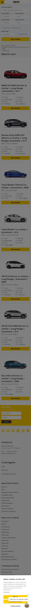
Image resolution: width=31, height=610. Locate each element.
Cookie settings (15, 606)
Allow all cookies (15, 601)
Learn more (6, 592)
